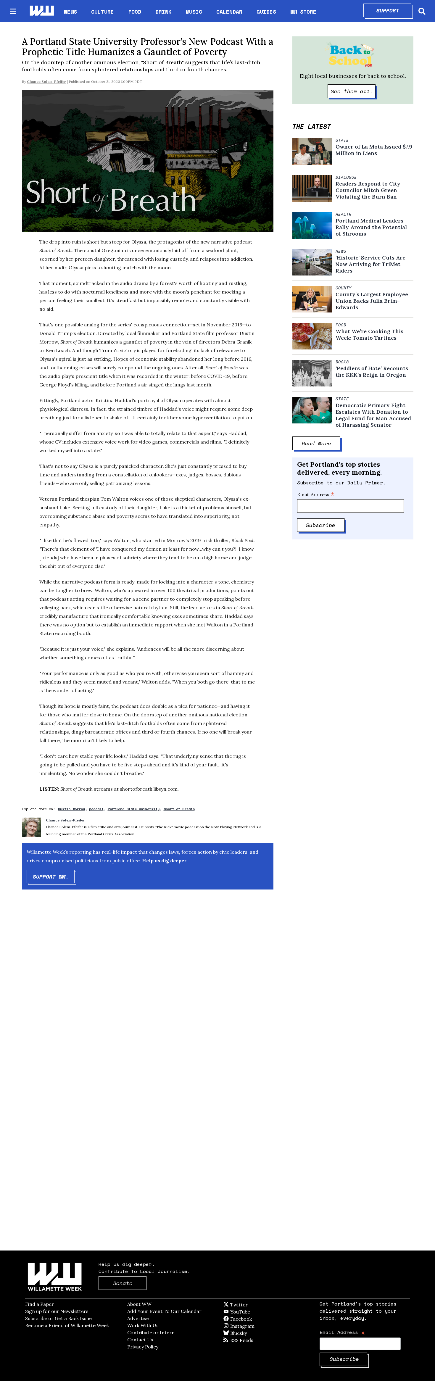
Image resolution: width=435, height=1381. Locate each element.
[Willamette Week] (41, 11)
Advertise (138, 1318)
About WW (139, 1304)
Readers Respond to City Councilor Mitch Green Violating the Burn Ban (368, 190)
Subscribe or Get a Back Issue (58, 1318)
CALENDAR (229, 12)
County (344, 288)
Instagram (254, 1326)
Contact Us (140, 1340)
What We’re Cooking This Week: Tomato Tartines (369, 334)
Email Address (315, 494)
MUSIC (194, 11)
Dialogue (346, 177)
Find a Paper (39, 1304)
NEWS (70, 11)
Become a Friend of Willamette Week (67, 1325)
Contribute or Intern (151, 1332)
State (342, 140)
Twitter (253, 1305)
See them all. (353, 91)
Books (342, 362)
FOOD (134, 11)
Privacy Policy (142, 1347)
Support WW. (54, 876)
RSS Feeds (251, 1340)
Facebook (258, 1319)
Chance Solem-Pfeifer (46, 81)
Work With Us (143, 1325)
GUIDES (266, 11)
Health (344, 214)
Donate (130, 1283)
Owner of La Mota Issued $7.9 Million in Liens (374, 150)
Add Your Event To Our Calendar (164, 1311)
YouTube (250, 1312)
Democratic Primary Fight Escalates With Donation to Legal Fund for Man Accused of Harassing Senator (373, 415)
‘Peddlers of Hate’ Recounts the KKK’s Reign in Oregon (372, 371)
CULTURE (102, 11)
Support (394, 10)
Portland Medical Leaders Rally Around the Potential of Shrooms (371, 227)
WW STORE (303, 12)
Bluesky (247, 1333)
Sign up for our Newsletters (56, 1311)
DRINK (163, 11)
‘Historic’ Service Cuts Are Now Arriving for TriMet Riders (370, 264)
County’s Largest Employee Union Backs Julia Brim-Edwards (372, 301)
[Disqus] (147, 988)
